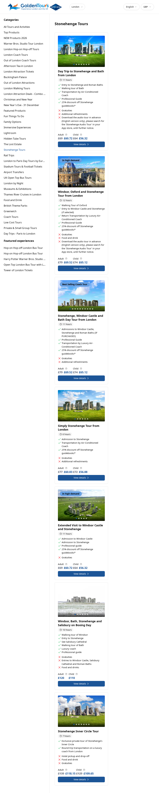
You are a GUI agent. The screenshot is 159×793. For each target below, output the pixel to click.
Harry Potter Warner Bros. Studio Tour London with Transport (25, 259)
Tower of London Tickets (18, 270)
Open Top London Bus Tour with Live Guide (25, 264)
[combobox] (131, 7)
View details (80, 144)
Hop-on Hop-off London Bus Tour (23, 248)
